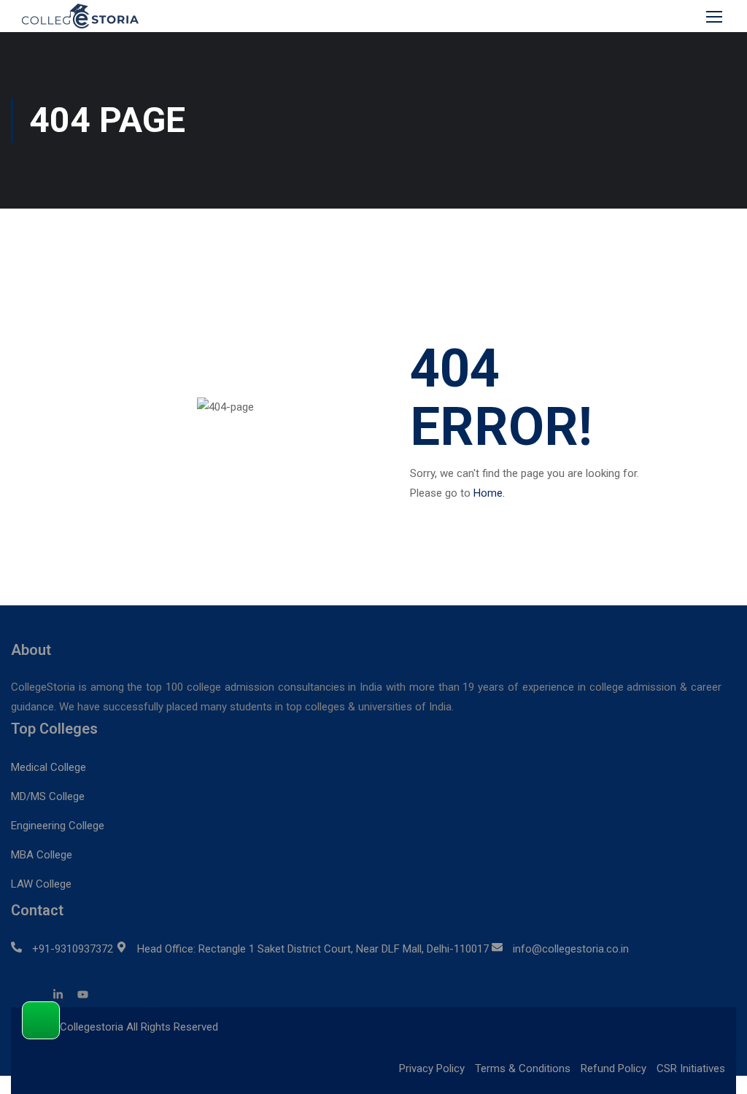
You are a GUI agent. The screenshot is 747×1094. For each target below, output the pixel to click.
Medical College (48, 767)
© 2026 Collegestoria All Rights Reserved (120, 1026)
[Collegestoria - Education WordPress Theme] (87, 16)
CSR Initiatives (691, 1068)
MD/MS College (48, 796)
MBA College (41, 854)
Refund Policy (613, 1068)
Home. (489, 493)
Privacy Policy (432, 1068)
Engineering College (57, 825)
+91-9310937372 (72, 948)
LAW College (41, 884)
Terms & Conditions (522, 1068)
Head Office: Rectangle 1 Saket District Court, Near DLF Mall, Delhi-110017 (313, 948)
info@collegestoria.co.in (571, 948)
